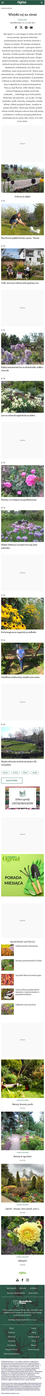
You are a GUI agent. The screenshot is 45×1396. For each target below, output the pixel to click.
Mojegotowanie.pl (11, 1349)
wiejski (34, 773)
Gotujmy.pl (11, 1341)
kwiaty (25, 773)
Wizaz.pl (33, 1345)
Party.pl (33, 1328)
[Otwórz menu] (2, 2)
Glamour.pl (11, 1337)
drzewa (5, 773)
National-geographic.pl (11, 1354)
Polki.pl (33, 1332)
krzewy (15, 773)
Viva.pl (34, 1341)
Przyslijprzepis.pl (33, 1337)
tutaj (18, 1393)
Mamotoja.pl (11, 1345)
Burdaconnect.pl (33, 1349)
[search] (42, 2)
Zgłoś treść (12, 780)
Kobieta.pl (11, 1332)
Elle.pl (11, 1328)
